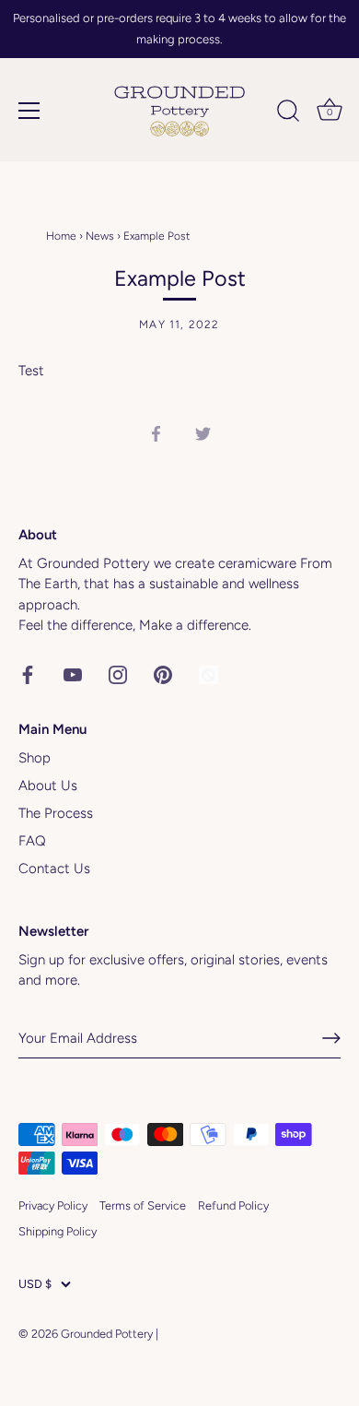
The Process (55, 813)
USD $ (35, 1284)
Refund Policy (233, 1205)
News (100, 236)
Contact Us (54, 868)
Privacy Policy (52, 1205)
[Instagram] (118, 674)
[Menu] (29, 110)
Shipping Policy (57, 1231)
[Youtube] (73, 674)
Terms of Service (142, 1205)
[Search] (288, 113)
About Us (47, 785)
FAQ (32, 841)
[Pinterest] (163, 674)
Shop (34, 758)
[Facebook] (27, 674)
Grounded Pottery (107, 1334)
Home (61, 236)
